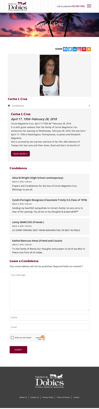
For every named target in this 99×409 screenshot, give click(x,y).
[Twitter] (70, 49)
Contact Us (34, 397)
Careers (76, 397)
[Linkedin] (75, 49)
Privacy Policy (47, 397)
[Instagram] (79, 49)
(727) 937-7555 (78, 6)
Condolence (17, 105)
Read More (19, 153)
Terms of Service (63, 397)
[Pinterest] (84, 49)
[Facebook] (65, 49)
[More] (89, 49)
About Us (23, 397)
